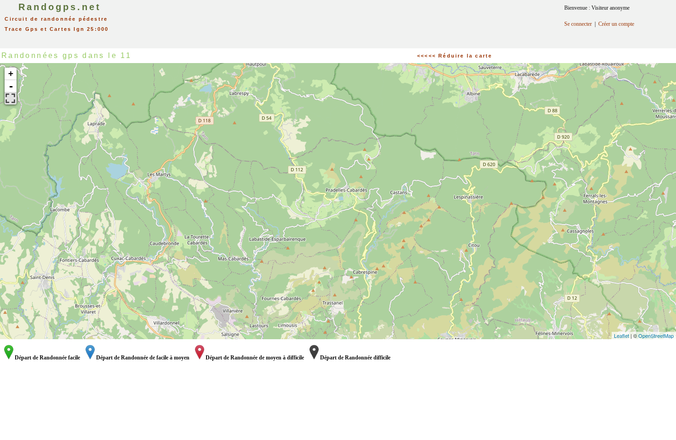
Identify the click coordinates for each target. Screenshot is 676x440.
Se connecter (578, 24)
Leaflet (621, 335)
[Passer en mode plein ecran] (11, 98)
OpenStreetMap (656, 335)
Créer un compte (616, 24)
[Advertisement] (348, 20)
